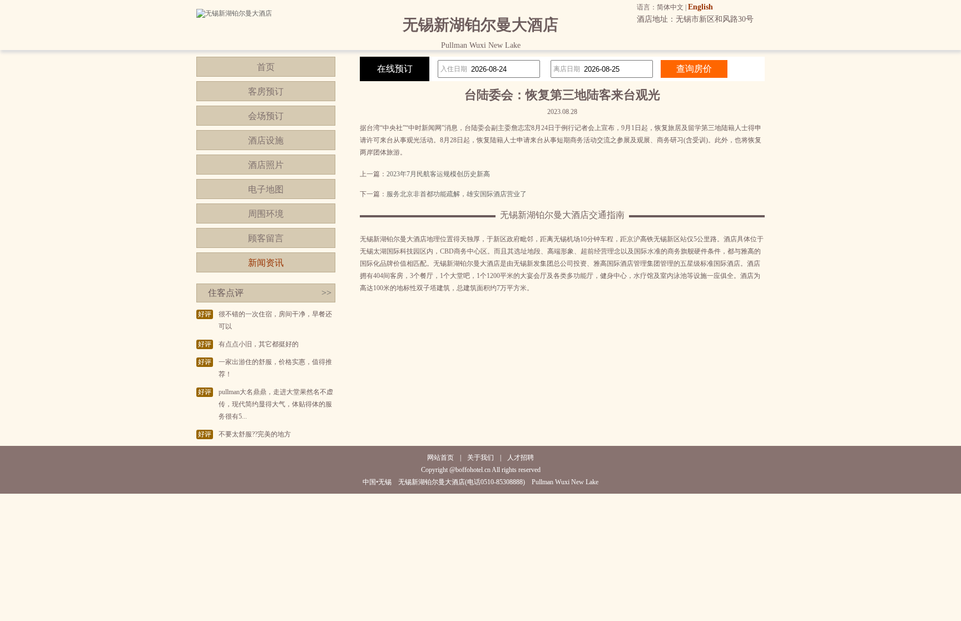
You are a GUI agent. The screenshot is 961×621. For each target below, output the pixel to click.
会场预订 (266, 116)
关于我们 (480, 457)
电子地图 (266, 189)
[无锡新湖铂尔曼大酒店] (234, 13)
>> (326, 292)
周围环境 (266, 213)
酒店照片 (266, 165)
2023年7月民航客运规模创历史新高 (438, 174)
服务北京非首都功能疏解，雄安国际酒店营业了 (457, 194)
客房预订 (266, 91)
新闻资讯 (266, 262)
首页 (266, 67)
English (700, 7)
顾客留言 (266, 238)
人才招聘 (520, 457)
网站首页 (440, 457)
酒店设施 (266, 140)
